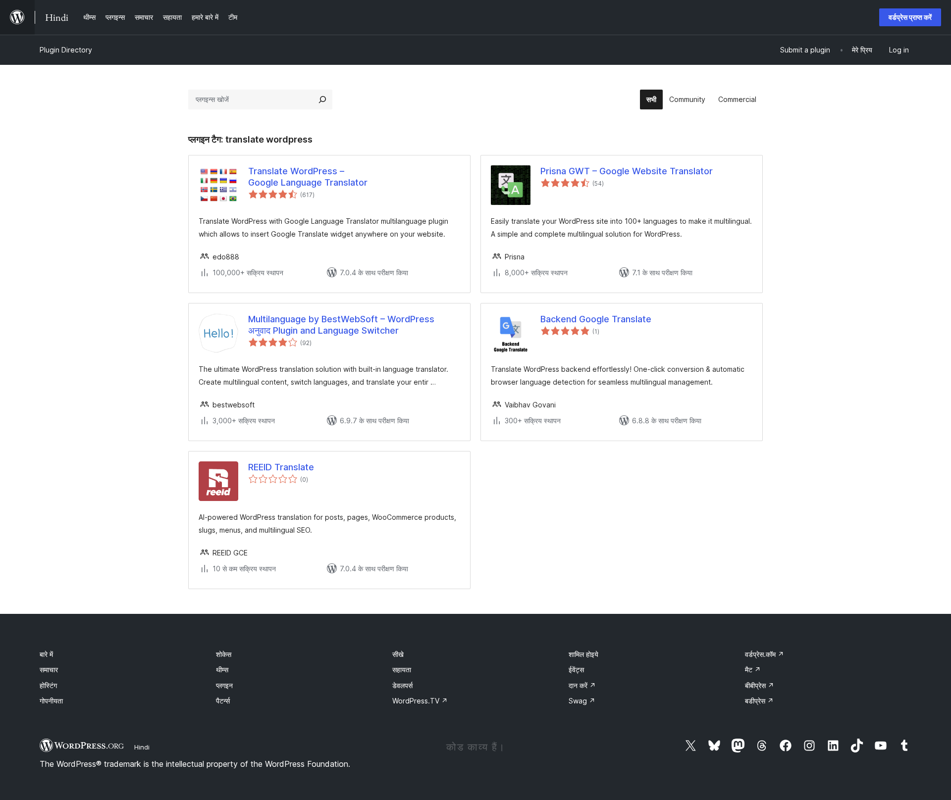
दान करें (582, 685)
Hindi (142, 747)
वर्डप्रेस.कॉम (764, 654)
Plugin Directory (66, 50)
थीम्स (222, 669)
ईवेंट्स (576, 669)
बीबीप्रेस (759, 685)
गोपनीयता (51, 701)
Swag (582, 701)
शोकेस (223, 654)
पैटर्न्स (223, 701)
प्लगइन (224, 685)
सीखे (398, 654)
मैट (753, 669)
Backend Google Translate (595, 319)
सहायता (401, 669)
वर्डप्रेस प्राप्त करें (910, 17)
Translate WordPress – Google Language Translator (308, 177)
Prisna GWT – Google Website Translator (626, 171)
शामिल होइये (583, 654)
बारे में (46, 654)
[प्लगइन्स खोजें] (322, 99)
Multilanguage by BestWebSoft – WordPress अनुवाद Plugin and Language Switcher (341, 325)
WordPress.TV (420, 701)
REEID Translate (281, 467)
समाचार (49, 669)
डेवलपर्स (402, 685)
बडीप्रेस (759, 701)
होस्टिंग (48, 685)
